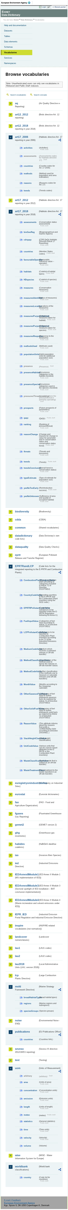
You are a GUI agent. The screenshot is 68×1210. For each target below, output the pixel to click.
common (20, 527)
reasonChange (31, 434)
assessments (30, 222)
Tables (7, 36)
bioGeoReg (29, 232)
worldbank (21, 1166)
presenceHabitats (31, 372)
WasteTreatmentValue (31, 770)
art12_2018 (21, 125)
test (17, 1060)
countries (28, 166)
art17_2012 (21, 200)
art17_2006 (21, 137)
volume (27, 1146)
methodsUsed (30, 346)
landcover (21, 936)
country (27, 1177)
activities (28, 148)
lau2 (17, 956)
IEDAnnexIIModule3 (26, 885)
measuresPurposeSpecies (31, 326)
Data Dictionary (27, 20)
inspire (19, 925)
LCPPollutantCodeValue (31, 632)
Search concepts (40, 95)
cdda (18, 519)
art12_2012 (21, 114)
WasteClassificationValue (31, 761)
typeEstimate (30, 478)
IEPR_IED (21, 914)
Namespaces (10, 63)
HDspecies (29, 279)
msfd (18, 986)
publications (22, 1031)
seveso (19, 1049)
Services (8, 58)
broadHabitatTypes (31, 997)
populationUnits (31, 354)
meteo (27, 1115)
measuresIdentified (31, 298)
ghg (17, 832)
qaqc (26, 418)
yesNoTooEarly (31, 488)
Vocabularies (10, 52)
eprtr (18, 555)
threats (27, 451)
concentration (30, 1090)
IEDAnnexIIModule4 (26, 900)
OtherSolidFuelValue (31, 709)
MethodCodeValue (31, 671)
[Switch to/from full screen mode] (49, 7)
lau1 (17, 948)
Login (44, 7)
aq (16, 103)
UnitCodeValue (31, 746)
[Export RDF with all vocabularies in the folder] (60, 140)
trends (27, 190)
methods (28, 173)
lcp (17, 975)
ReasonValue (30, 723)
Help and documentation (15, 25)
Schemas (8, 47)
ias (17, 855)
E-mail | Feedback (12, 1200)
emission (28, 1098)
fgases (19, 813)
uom (17, 1068)
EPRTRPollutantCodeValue (31, 608)
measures (28, 288)
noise (18, 1020)
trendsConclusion (31, 468)
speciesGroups (31, 1011)
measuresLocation (31, 306)
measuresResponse (31, 336)
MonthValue (29, 684)
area (26, 1082)
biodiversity (22, 511)
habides (20, 844)
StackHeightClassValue (31, 738)
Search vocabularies (18, 95)
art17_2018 (21, 211)
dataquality (21, 547)
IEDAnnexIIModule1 (26, 874)
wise (17, 1155)
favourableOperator (31, 260)
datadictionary (23, 535)
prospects (28, 408)
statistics (28, 1121)
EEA (16, 2)
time (26, 1129)
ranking (27, 424)
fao (17, 802)
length (27, 1107)
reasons (27, 183)
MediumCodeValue (31, 649)
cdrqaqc (28, 240)
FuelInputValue (31, 621)
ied (17, 863)
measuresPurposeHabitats (31, 316)
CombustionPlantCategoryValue (31, 580)
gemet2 (19, 824)
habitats (27, 271)
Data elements (10, 41)
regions (27, 1003)
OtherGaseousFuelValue (31, 694)
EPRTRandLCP (24, 566)
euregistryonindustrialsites (26, 783)
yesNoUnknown (31, 496)
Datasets (8, 31)
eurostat (20, 794)
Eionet (16, 20)
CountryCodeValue (31, 595)
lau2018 (19, 964)
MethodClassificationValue (31, 660)
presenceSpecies (31, 384)
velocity (27, 1138)
